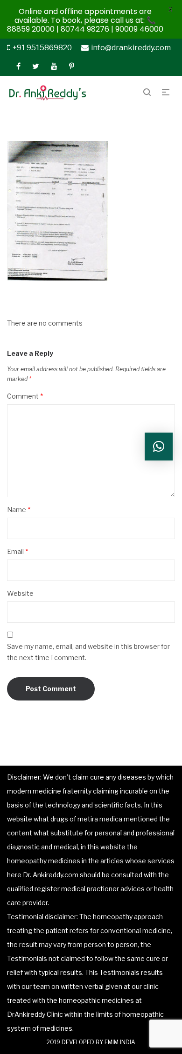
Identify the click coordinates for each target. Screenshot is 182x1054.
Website (20, 593)
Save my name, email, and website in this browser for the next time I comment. (88, 651)
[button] (159, 446)
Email (17, 551)
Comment (25, 396)
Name (18, 510)
